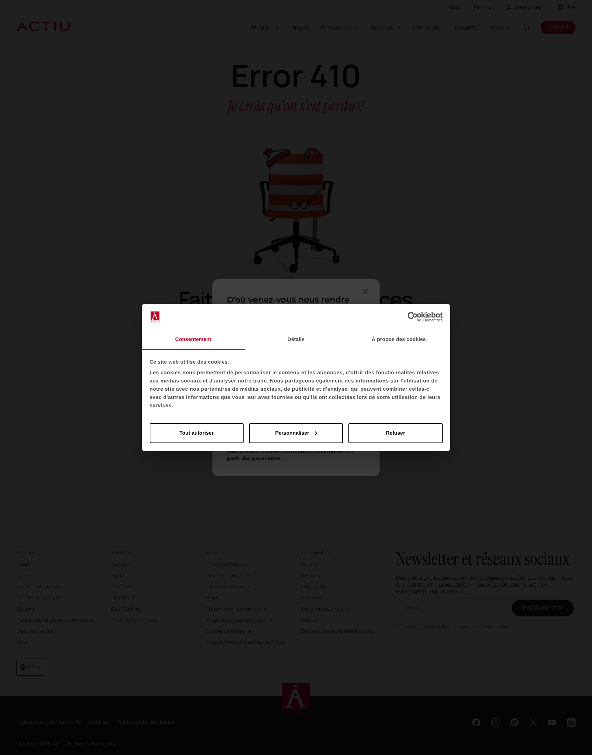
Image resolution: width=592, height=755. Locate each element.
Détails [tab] (296, 339)
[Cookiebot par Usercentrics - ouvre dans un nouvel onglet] (413, 317)
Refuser (395, 433)
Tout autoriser (197, 433)
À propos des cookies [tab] (399, 339)
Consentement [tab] (193, 339)
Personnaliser (292, 433)
